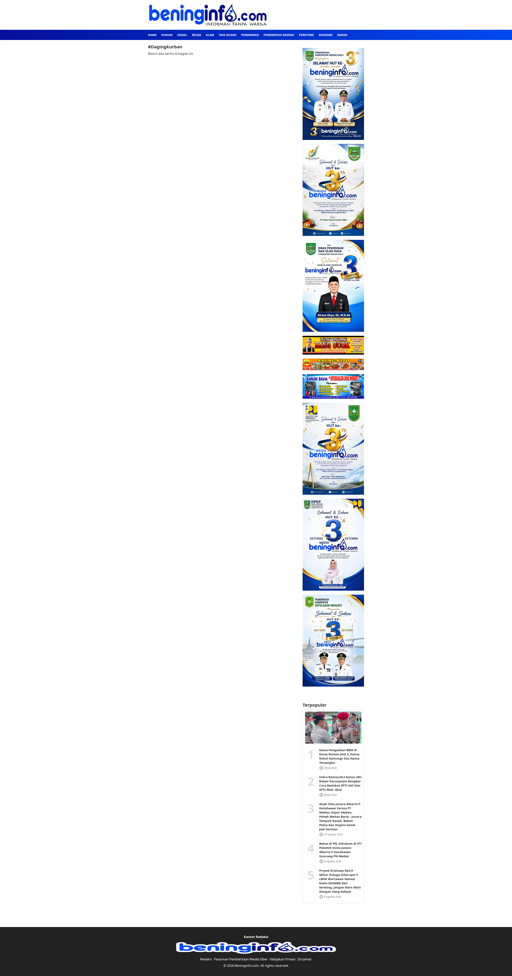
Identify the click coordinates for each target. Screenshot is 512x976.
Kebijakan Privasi (282, 959)
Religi (196, 35)
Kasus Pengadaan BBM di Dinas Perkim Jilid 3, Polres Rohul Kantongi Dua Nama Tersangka (339, 756)
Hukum (166, 35)
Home (152, 35)
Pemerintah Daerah (279, 35)
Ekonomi (325, 35)
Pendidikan (250, 35)
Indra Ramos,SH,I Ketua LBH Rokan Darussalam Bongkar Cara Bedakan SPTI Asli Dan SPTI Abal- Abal (340, 783)
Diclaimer (304, 959)
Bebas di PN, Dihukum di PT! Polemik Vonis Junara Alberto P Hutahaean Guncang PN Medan (340, 849)
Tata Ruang (227, 35)
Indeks (342, 35)
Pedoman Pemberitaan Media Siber (241, 959)
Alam (210, 35)
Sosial (182, 35)
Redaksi (206, 959)
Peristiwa (306, 35)
